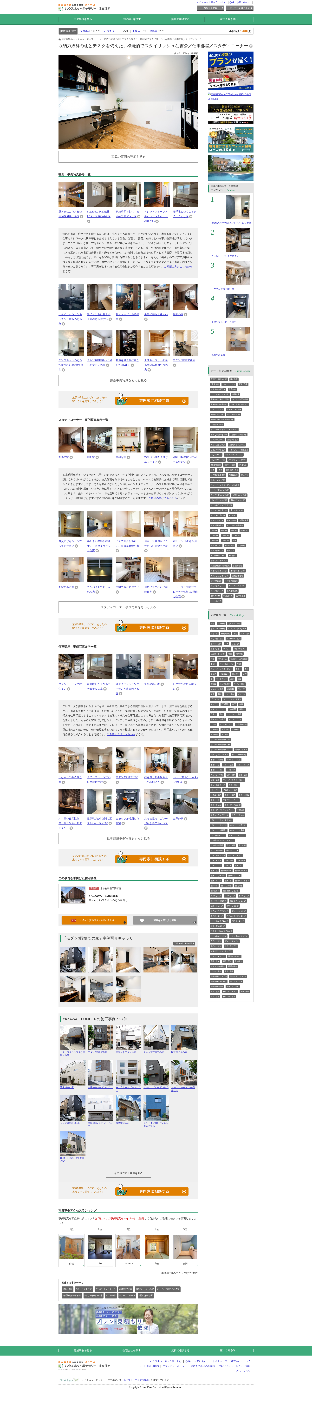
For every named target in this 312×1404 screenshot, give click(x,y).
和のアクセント (217, 551)
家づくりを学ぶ (229, 19)
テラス (213, 674)
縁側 (232, 679)
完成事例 (85, 31)
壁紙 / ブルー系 (241, 871)
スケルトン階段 (217, 689)
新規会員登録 (210, 8)
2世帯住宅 (215, 384)
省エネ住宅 (231, 520)
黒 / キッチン (216, 946)
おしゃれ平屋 (216, 601)
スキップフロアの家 (153, 1052)
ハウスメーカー (113, 31)
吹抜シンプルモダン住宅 (156, 1087)
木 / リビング (244, 896)
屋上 (212, 694)
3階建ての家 (216, 465)
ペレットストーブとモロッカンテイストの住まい (156, 216)
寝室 (230, 654)
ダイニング (215, 649)
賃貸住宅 (232, 389)
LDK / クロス (216, 865)
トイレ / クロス (243, 765)
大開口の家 (233, 475)
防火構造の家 (67, 1087)
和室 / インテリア (230, 991)
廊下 (234, 704)
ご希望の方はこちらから (178, 266)
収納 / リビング (217, 906)
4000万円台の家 (233, 414)
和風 (219, 694)
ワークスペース (217, 591)
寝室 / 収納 (215, 780)
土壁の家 (178, 818)
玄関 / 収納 (231, 775)
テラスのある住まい (219, 510)
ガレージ (241, 689)
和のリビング (216, 545)
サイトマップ (220, 1361)
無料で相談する (180, 19)
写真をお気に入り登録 (165, 920)
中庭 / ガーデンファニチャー (222, 810)
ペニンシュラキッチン (220, 576)
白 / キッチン (216, 941)
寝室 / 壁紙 (227, 961)
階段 (239, 679)
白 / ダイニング (217, 916)
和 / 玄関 (242, 845)
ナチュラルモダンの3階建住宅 (183, 1089)
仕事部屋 (232, 709)
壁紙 (221, 714)
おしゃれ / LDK (217, 850)
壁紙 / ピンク (216, 881)
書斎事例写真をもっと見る (128, 380)
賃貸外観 (214, 734)
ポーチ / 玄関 (216, 644)
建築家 (153, 31)
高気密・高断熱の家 (219, 379)
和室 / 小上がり (229, 997)
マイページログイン (239, 8)
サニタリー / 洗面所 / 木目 (221, 750)
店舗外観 (235, 729)
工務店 (136, 31)
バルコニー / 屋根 (237, 830)
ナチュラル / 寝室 (218, 966)
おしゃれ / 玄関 (217, 639)
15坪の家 (225, 540)
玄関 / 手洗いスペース (219, 755)
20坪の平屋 (240, 596)
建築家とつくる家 (234, 409)
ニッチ (213, 724)
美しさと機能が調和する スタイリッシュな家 (98, 546)
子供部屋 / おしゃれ (219, 981)
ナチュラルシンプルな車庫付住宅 (72, 1054)
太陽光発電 (243, 520)
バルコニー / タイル (219, 825)
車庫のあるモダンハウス (100, 1087)
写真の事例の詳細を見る (128, 156)
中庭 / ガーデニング (232, 805)
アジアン (214, 704)
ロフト (238, 669)
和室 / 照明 (215, 991)
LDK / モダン (216, 860)
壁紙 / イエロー (234, 876)
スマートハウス (217, 520)
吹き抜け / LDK (232, 850)
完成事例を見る (83, 19)
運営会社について (240, 1361)
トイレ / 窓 (215, 765)
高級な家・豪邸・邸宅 (220, 399)
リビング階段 (239, 684)
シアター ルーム (217, 440)
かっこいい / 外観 (218, 629)
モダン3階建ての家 (127, 777)
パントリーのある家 (219, 500)
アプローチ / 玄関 (233, 639)
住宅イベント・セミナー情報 (234, 1366)
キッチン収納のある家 (220, 495)
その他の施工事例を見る (128, 1173)
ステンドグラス (235, 719)
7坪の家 (214, 530)
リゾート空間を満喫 (240, 399)
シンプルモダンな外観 (237, 629)
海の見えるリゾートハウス (128, 1089)
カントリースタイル (237, 586)
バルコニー (224, 674)
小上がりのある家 (218, 450)
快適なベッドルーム (237, 445)
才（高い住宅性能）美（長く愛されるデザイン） (70, 823)
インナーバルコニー (237, 835)
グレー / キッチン (232, 941)
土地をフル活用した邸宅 (223, 322)
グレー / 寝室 (216, 971)
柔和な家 (121, 457)
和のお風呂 (229, 545)
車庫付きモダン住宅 (126, 1052)
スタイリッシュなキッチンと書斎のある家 (70, 319)
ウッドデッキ (221, 679)
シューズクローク (218, 785)
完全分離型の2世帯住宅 (220, 566)
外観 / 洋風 (225, 634)
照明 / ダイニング (218, 926)
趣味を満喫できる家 (219, 435)
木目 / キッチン (231, 946)
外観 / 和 (214, 634)
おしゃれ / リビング (238, 901)
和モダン (230, 551)
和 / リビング (216, 896)
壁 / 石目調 (215, 891)
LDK (226, 644)
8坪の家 (224, 530)
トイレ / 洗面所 (217, 760)
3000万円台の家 (217, 414)
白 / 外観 (221, 624)
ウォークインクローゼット (221, 669)
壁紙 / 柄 (228, 881)
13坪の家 (225, 535)
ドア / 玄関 (244, 634)
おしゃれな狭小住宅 (235, 525)
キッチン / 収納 (217, 775)
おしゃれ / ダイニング (219, 921)
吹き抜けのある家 (218, 475)
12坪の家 (236, 535)
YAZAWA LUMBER (103, 896)
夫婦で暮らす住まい (156, 314)
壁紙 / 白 (238, 865)
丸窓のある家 (66, 587)
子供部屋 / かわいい (238, 976)
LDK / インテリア (235, 855)
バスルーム (222, 659)
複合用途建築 (241, 724)
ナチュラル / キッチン (239, 936)
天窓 (245, 674)
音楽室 (213, 714)
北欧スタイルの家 (237, 500)
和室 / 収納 (215, 997)
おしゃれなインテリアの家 (221, 505)
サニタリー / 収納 (239, 755)
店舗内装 (214, 729)
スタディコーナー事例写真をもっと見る (128, 607)
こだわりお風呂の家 (238, 435)
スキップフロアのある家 (238, 450)
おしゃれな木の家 (218, 515)
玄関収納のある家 (239, 495)
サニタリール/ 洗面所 (238, 659)
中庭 (246, 669)
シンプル (241, 694)
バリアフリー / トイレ (234, 455)
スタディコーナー (218, 709)
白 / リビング (230, 896)
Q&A (231, 2)
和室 (234, 540)
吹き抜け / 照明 (217, 845)
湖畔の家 (178, 314)
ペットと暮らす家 (218, 445)
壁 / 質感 (238, 886)
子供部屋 (232, 556)
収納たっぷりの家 (218, 480)
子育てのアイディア (219, 561)
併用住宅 (235, 394)
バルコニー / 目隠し (219, 830)
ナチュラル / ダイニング (236, 916)
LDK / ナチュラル (218, 855)
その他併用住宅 (231, 581)
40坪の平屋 (215, 596)
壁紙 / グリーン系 (218, 876)
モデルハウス (229, 465)
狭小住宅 (234, 379)
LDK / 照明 (229, 860)
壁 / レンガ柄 (226, 886)
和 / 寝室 (238, 961)
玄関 (235, 634)
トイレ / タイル (217, 770)
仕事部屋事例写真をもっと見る (128, 838)
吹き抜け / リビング (231, 891)
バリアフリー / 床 (218, 460)
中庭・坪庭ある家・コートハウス (224, 430)
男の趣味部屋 (232, 591)
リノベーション (241, 1371)
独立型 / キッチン (218, 654)
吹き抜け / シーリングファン (222, 840)
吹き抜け (235, 674)
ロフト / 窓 (215, 800)
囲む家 (91, 457)
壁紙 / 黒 (214, 871)
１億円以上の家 (217, 425)
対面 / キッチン (240, 649)
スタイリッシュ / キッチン (221, 951)
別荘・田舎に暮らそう (239, 404)
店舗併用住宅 (237, 576)
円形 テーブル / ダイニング (221, 931)
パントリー (215, 790)
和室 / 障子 (244, 991)
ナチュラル (229, 694)
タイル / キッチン (218, 956)
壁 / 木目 (214, 886)
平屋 (212, 470)
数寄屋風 (225, 704)
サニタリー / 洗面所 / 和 (220, 744)
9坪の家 (234, 530)
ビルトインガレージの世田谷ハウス (156, 1124)
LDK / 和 (228, 865)
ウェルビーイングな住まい (225, 256)
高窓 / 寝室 (229, 971)
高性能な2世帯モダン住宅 (100, 1124)
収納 (239, 664)
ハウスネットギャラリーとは (212, 2)
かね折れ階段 (225, 684)
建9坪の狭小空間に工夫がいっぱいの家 (231, 223)
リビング (235, 644)
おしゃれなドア (226, 724)
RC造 (220, 470)
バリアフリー (216, 455)
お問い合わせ (244, 2)
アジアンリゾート (218, 586)
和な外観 (241, 545)
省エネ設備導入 (217, 525)
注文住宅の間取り (218, 389)
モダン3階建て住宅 (184, 360)
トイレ (213, 664)
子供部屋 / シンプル (219, 976)
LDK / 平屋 (241, 860)
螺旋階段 (230, 689)
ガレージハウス (228, 384)
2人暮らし (243, 465)
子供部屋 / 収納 (236, 981)
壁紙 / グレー (226, 871)
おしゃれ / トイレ (227, 664)
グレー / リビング (239, 911)
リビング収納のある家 (220, 490)
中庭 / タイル (216, 805)
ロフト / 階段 (244, 795)
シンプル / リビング (219, 901)
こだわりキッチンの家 (220, 394)
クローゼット (234, 785)
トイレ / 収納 (228, 765)
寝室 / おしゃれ (234, 956)
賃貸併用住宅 (216, 581)
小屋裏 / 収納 (216, 795)
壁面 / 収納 (243, 775)
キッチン (226, 649)
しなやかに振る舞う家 (222, 289)
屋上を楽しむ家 (236, 510)
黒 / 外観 (224, 734)
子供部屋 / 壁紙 (217, 986)
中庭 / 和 (240, 810)
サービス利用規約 (149, 1366)
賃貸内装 (225, 729)
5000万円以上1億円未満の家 (222, 419)
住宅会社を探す (132, 19)
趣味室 (242, 709)
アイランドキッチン (219, 571)
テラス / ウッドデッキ (219, 815)
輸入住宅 (244, 475)
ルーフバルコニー (218, 835)
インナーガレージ (218, 556)
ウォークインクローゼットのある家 (225, 485)
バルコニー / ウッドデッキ (221, 820)
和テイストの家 (232, 470)
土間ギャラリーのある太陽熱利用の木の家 (156, 365)
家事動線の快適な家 (219, 404)
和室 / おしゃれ (233, 986)
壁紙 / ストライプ (242, 881)
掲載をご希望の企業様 (203, 1366)
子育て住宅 (243, 384)
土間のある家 (232, 440)
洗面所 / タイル (241, 750)
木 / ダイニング (238, 921)
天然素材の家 (122, 1122)
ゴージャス (215, 699)
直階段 (213, 684)
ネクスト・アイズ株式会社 (137, 1380)
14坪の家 (214, 540)
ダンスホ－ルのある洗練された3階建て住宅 (70, 365)
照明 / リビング (233, 906)
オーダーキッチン (237, 571)
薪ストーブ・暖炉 (218, 719)
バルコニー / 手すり (238, 825)
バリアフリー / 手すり (237, 460)
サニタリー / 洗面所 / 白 (220, 739)
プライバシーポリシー (174, 1366)
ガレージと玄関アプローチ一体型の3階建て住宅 (185, 592)
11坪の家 (214, 535)
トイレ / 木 (231, 770)
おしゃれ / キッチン (219, 936)
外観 (212, 624)
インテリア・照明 (234, 714)
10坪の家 (244, 530)
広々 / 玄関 (231, 845)
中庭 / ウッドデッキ (231, 800)
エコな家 (232, 515)
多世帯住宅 (237, 566)
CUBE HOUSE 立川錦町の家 (72, 1159)
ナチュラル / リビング (219, 911)
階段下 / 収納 (230, 795)
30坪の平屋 (228, 596)
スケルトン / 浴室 (233, 760)
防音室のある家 (179, 1052)
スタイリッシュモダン (232, 699)
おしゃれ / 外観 (234, 624)
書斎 (241, 704)
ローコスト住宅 (217, 409)
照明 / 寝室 (232, 966)
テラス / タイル (238, 815)
